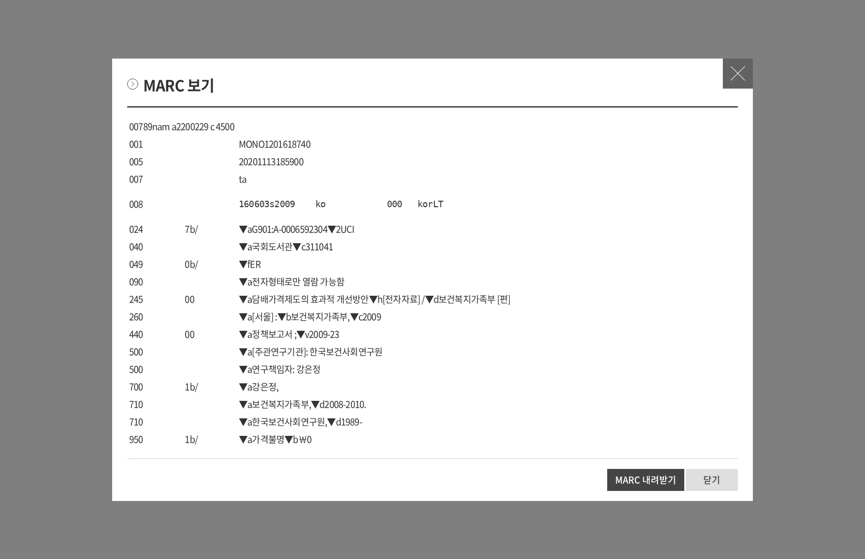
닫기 (738, 74)
